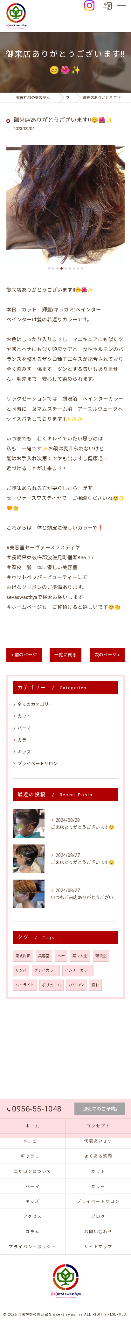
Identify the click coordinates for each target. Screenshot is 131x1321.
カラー (24, 740)
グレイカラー (45, 970)
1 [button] (49, 268)
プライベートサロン (37, 763)
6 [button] (70, 268)
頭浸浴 (101, 956)
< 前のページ (24, 654)
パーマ (24, 727)
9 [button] (82, 268)
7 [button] (74, 268)
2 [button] (53, 268)
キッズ (24, 751)
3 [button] (57, 268)
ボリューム (51, 985)
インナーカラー (78, 970)
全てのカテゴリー (35, 704)
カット (24, 716)
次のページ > (107, 654)
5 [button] (66, 268)
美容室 (44, 956)
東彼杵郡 (23, 956)
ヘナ (61, 956)
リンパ (21, 970)
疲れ (95, 985)
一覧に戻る (65, 654)
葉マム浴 (80, 956)
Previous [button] (12, 207)
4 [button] (61, 268)
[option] (65, 204)
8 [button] (78, 268)
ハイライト (24, 985)
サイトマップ (98, 1246)
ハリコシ (76, 985)
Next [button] (118, 207)
